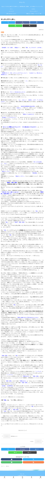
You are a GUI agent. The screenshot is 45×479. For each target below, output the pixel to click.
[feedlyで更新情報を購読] (11, 462)
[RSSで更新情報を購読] (33, 462)
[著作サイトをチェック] (11, 459)
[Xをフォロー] (33, 459)
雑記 (3, 32)
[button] (30, 25)
